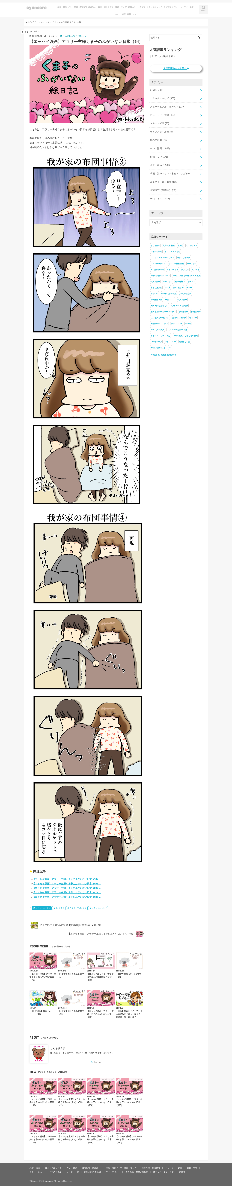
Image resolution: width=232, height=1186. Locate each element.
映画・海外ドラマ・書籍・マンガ (112, 7)
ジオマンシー (176, 324)
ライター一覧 (73, 1172)
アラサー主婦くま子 (77, 908)
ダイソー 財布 (172, 269)
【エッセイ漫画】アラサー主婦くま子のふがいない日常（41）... (67, 892)
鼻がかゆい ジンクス (159, 324)
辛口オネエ (160, 198)
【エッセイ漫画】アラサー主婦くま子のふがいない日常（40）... (67, 883)
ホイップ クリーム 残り (160, 336)
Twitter (97, 1062)
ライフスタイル (170, 7)
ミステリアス (191, 245)
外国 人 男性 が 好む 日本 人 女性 (187, 275)
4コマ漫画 (60, 908)
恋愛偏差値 (183, 311)
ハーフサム (191, 263)
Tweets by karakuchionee (162, 354)
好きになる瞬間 (183, 257)
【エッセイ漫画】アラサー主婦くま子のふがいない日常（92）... (67, 896)
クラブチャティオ (158, 263)
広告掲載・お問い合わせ (136, 1172)
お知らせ (157, 90)
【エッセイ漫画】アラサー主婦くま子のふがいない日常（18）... (67, 879)
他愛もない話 (184, 342)
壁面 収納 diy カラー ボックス (163, 311)
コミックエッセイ (154, 7)
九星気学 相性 (169, 245)
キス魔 (167, 287)
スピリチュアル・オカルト (167, 106)
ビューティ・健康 (185, 7)
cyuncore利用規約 (92, 1172)
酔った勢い (180, 281)
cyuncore (37, 7)
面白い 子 (193, 317)
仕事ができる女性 (169, 293)
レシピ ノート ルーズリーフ (162, 257)
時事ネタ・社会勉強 (136, 7)
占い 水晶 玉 (178, 287)
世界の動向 (158, 140)
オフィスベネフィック (163, 1172)
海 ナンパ (155, 293)
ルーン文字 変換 (157, 330)
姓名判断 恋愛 (185, 293)
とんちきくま (57, 1048)
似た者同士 (196, 311)
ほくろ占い (155, 245)
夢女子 (189, 287)
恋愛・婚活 (62, 7)
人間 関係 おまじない (160, 305)
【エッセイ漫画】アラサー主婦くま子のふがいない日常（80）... (67, 888)
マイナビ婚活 (156, 251)
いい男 (188, 324)
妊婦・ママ (132, 14)
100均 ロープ (156, 342)
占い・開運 (73, 7)
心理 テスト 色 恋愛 (179, 305)
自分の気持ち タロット (160, 275)
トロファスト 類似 (172, 251)
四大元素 (185, 269)
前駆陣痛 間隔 (156, 299)
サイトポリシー (113, 1172)
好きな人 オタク (179, 317)
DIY (170, 348)
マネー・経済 (120, 14)
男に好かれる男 (157, 269)
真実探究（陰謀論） (88, 7)
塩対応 (180, 245)
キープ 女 (191, 281)
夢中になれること (158, 348)
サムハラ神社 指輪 (176, 263)
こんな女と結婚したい (160, 317)
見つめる (195, 269)
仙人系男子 (155, 281)
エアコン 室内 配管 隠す (177, 330)
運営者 (182, 1172)
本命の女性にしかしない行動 (185, 336)
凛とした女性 (156, 287)
